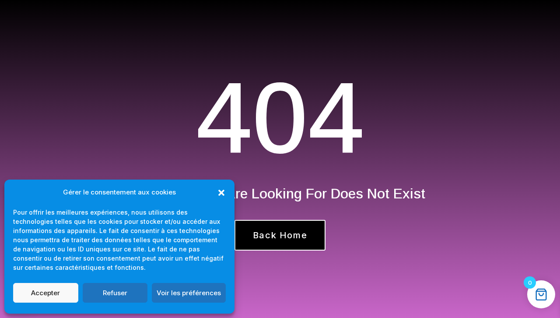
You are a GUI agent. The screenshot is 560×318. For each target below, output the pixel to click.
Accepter (45, 293)
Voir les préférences (189, 293)
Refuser (115, 293)
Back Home (280, 235)
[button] (221, 192)
